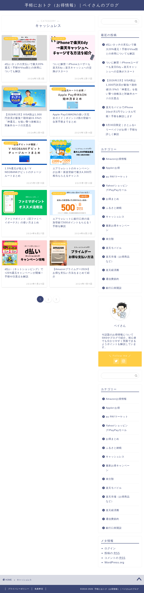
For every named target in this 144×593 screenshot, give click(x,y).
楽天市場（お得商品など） (118, 259)
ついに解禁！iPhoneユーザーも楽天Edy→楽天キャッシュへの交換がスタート (122, 67)
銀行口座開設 (114, 288)
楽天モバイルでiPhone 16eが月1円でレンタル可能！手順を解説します (121, 112)
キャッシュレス (115, 216)
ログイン (110, 548)
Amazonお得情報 (116, 159)
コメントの (114, 557)
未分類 (110, 239)
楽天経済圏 (112, 270)
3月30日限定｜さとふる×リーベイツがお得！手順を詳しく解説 (122, 129)
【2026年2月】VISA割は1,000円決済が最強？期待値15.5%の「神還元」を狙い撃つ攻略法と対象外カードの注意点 (122, 89)
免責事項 (39, 589)
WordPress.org (114, 562)
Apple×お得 (113, 168)
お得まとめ (112, 199)
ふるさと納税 (114, 208)
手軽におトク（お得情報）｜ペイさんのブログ (72, 5)
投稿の (112, 553)
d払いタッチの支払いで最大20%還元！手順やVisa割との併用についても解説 (122, 49)
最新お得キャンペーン (118, 228)
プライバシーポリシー (18, 589)
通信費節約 (112, 279)
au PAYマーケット (117, 176)
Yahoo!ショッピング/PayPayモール (117, 188)
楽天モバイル (114, 248)
